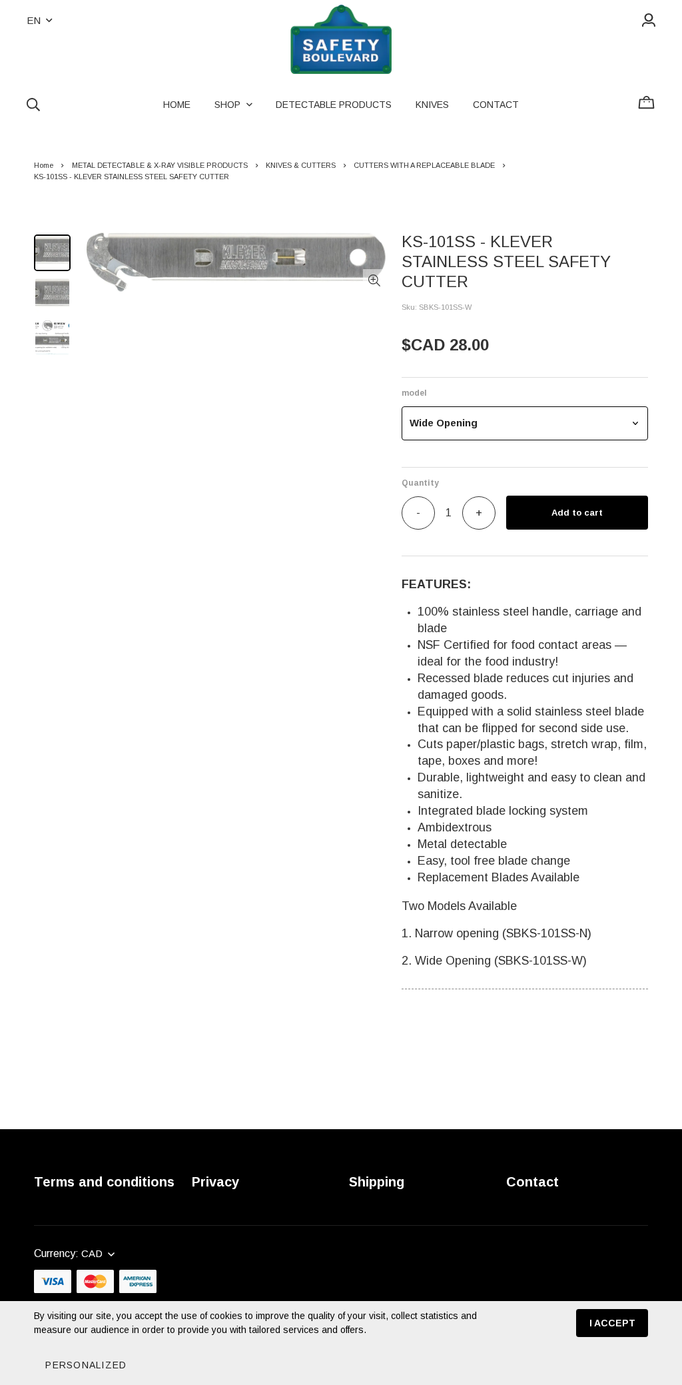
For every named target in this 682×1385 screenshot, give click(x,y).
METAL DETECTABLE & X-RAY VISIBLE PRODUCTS (160, 165)
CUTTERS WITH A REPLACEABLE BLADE (424, 165)
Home (43, 165)
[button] (525, 423)
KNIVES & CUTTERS (301, 165)
